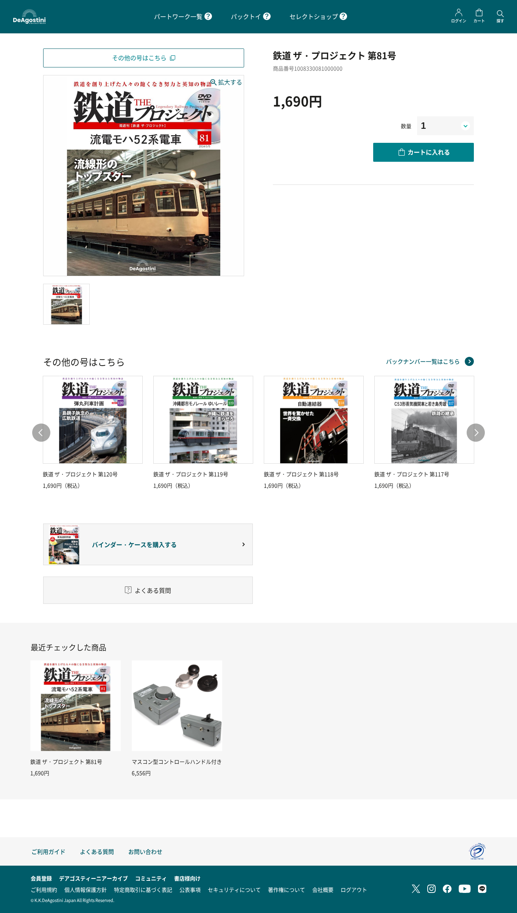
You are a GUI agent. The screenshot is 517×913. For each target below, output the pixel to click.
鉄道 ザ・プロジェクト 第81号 (66, 761)
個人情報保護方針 (85, 889)
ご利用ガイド (48, 851)
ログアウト (354, 889)
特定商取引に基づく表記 (143, 889)
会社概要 (322, 889)
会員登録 (41, 878)
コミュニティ (151, 878)
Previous (41, 432)
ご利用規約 (44, 889)
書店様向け (187, 878)
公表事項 (190, 889)
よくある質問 (97, 851)
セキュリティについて (234, 889)
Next (475, 432)
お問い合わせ (145, 851)
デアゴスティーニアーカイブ (93, 878)
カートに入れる (429, 151)
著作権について (286, 889)
